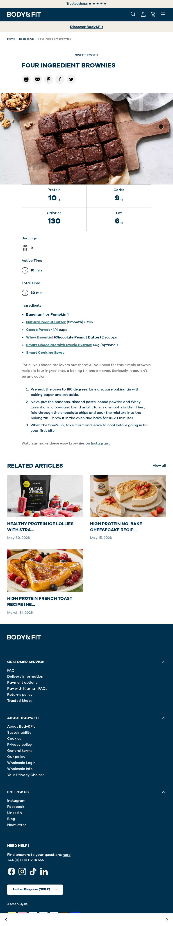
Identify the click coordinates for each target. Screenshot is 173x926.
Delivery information (25, 676)
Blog (11, 818)
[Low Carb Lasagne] (6, 919)
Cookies (14, 738)
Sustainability (19, 732)
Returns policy (19, 694)
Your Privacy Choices (25, 774)
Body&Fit (23, 904)
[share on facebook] (59, 79)
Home (11, 39)
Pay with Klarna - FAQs (27, 688)
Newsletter (16, 824)
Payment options (22, 682)
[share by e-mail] (37, 79)
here (67, 854)
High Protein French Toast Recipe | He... (39, 601)
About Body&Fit (21, 726)
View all (159, 465)
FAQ (10, 670)
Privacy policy (19, 744)
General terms (19, 750)
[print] (26, 79)
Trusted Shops (19, 700)
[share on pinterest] (48, 79)
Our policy (16, 756)
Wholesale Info (20, 768)
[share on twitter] (71, 79)
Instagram (16, 800)
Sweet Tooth (86, 55)
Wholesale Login (21, 762)
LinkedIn (14, 812)
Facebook (15, 806)
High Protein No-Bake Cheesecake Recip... (116, 527)
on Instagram (97, 443)
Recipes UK (26, 39)
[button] (153, 14)
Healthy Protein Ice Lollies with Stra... (40, 527)
